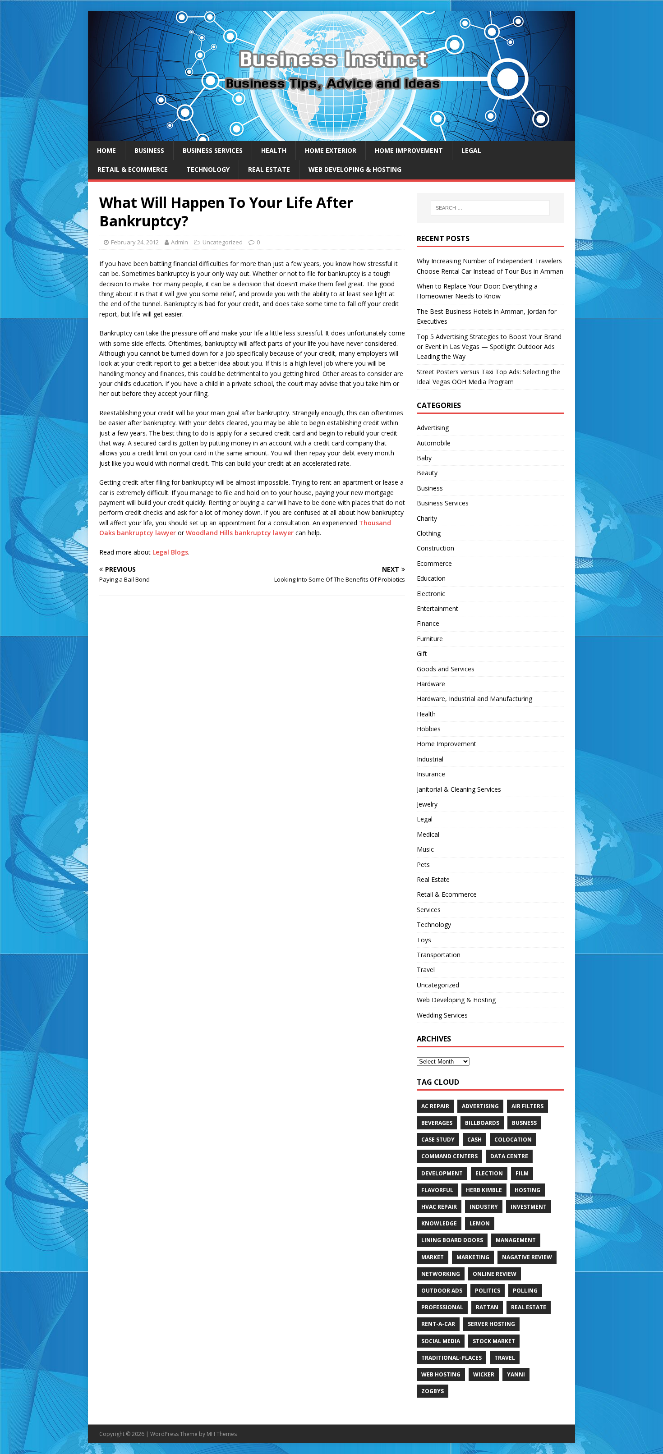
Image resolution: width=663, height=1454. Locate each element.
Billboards (482, 1123)
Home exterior (330, 150)
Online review (494, 1274)
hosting (527, 1190)
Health (273, 150)
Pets (423, 864)
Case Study (438, 1139)
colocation (513, 1139)
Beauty (427, 472)
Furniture (430, 638)
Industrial (430, 759)
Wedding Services (442, 1015)
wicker (483, 1374)
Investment (529, 1207)
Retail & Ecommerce (132, 169)
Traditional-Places (451, 1358)
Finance (428, 623)
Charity (427, 518)
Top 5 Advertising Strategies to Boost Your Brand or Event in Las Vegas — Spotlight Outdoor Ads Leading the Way (489, 346)
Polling (525, 1290)
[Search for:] (490, 208)
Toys (424, 940)
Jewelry (427, 804)
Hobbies (429, 729)
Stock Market (494, 1341)
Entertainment (437, 608)
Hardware (431, 683)
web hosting (440, 1374)
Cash (474, 1139)
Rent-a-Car (438, 1324)
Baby (424, 458)
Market (432, 1257)
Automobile (434, 443)
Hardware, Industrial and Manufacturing (474, 698)
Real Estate (269, 169)
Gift (422, 653)
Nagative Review (527, 1257)
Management (516, 1240)
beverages (436, 1123)
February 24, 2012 (135, 242)
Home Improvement (409, 150)
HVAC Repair (439, 1207)
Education (431, 578)
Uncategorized (223, 242)
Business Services (213, 150)
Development (442, 1173)
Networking (440, 1274)
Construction (435, 548)
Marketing (472, 1257)
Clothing (429, 533)
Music (425, 849)
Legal (471, 150)
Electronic (431, 593)
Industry (484, 1207)
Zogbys (432, 1391)
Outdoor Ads (441, 1290)
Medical (428, 834)
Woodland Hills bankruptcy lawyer (240, 532)
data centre (509, 1156)
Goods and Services (445, 669)
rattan (487, 1307)
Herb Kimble (484, 1190)
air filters (527, 1106)
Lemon (480, 1223)
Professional (442, 1307)
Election (489, 1173)
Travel (426, 969)
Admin (179, 242)
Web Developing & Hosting (354, 169)
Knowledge (439, 1223)
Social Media (440, 1341)
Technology (208, 169)
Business (149, 150)
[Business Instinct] (331, 136)
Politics (487, 1290)
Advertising (433, 427)
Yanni (516, 1374)
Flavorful (437, 1190)
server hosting (491, 1324)
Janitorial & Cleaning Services (459, 789)
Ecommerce (434, 563)
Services (429, 909)
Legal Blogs (170, 552)
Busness (524, 1123)
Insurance (431, 774)
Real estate (528, 1307)
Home (106, 150)
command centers (449, 1156)
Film (522, 1173)
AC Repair (435, 1106)
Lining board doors (452, 1240)
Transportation (438, 954)
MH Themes (222, 1434)
